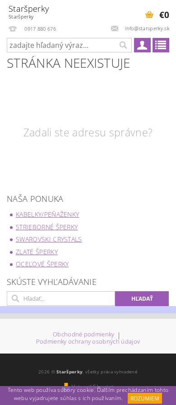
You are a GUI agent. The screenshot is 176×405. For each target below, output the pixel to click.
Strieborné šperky (47, 227)
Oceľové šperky (42, 264)
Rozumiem (144, 398)
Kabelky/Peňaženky (47, 214)
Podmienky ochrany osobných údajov (88, 341)
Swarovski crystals (49, 239)
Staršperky (29, 11)
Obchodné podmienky (84, 334)
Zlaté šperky (37, 251)
